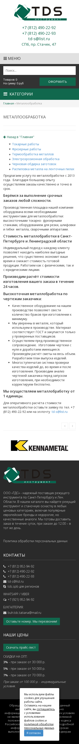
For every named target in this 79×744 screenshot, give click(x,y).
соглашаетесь (46, 709)
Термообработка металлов (33, 154)
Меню (14, 58)
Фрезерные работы (26, 149)
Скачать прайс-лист (21, 647)
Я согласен (34, 733)
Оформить (57, 82)
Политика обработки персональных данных (35, 541)
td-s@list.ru (60, 412)
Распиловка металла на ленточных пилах (43, 169)
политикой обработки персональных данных (39, 726)
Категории (21, 94)
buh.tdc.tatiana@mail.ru (24, 613)
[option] (39, 445)
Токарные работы (25, 144)
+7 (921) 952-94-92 (21, 599)
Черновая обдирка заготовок (34, 164)
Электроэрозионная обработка (35, 159)
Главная (8, 103)
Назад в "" (20, 137)
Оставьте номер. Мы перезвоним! (31, 621)
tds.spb (13, 586)
